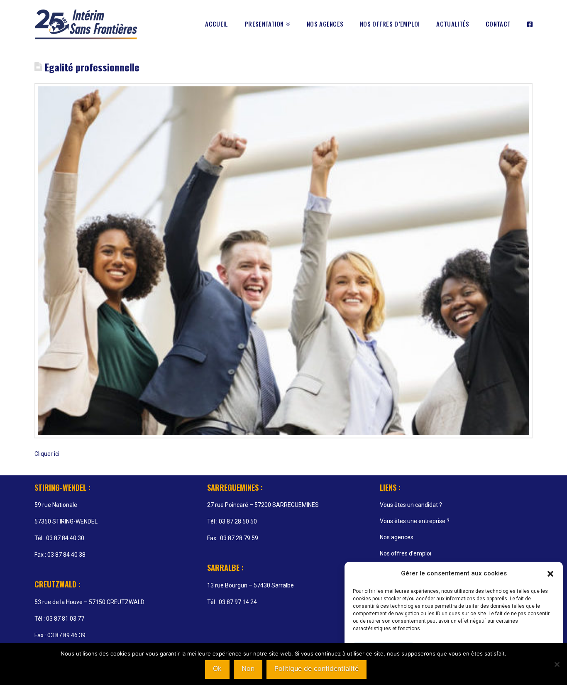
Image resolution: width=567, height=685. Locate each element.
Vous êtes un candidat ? (411, 505)
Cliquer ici (46, 453)
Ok (217, 668)
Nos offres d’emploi (405, 553)
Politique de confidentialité (316, 668)
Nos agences (396, 537)
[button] (550, 574)
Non (248, 668)
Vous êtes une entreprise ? (415, 521)
